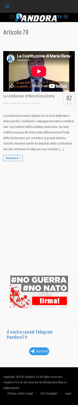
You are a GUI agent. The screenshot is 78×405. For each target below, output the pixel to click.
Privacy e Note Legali (20, 393)
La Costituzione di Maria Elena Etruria (29, 96)
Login (68, 393)
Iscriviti (42, 351)
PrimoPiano (25, 103)
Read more (12, 158)
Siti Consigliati (48, 393)
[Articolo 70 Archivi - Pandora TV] (38, 5)
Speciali (36, 103)
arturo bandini (10, 103)
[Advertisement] (39, 218)
